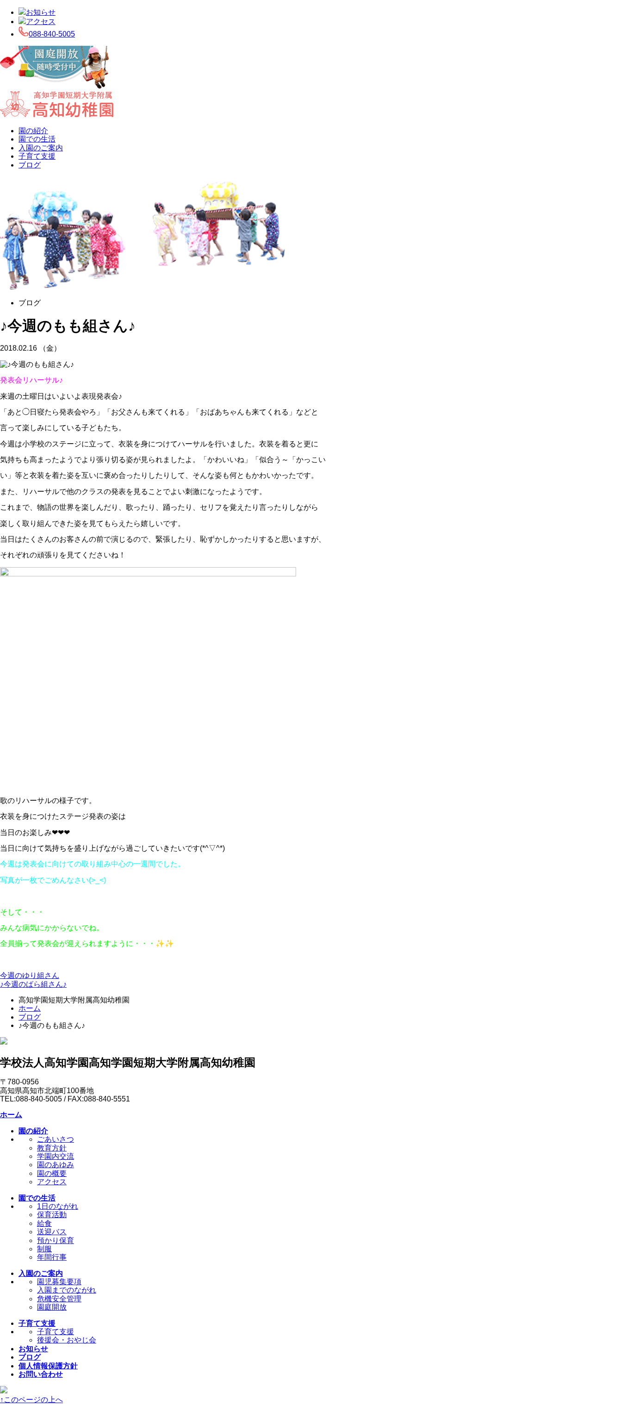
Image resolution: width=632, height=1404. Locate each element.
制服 (44, 1249)
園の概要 (52, 1173)
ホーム (30, 1008)
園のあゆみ (55, 1165)
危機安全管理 (59, 1299)
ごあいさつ (55, 1139)
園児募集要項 (59, 1282)
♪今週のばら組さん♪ (33, 984)
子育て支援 (37, 156)
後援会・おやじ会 (66, 1340)
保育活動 (52, 1214)
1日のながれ (57, 1206)
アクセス (41, 21)
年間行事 (52, 1257)
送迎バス (52, 1232)
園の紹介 (33, 131)
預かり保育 (55, 1240)
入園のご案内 (41, 148)
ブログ (30, 165)
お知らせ (41, 12)
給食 (44, 1223)
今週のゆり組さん (29, 975)
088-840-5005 (52, 34)
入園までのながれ (66, 1290)
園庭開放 (52, 1307)
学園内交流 (55, 1156)
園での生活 (37, 139)
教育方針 (52, 1148)
